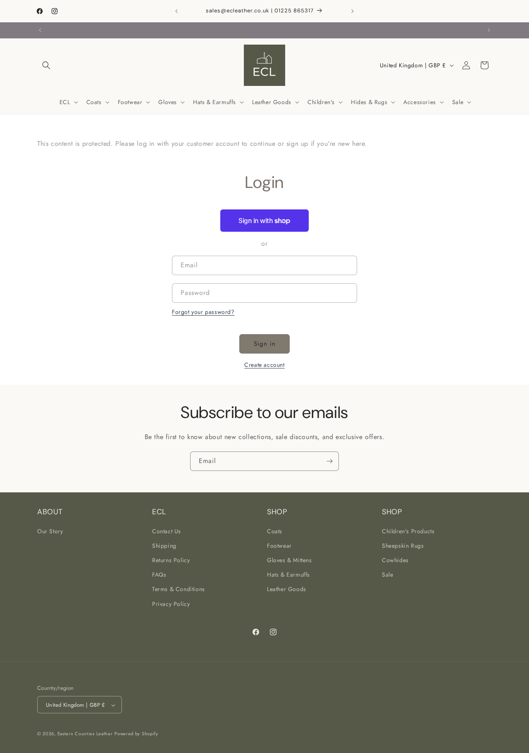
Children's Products (408, 531)
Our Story (50, 531)
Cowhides (395, 560)
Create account (264, 365)
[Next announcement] (352, 11)
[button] (46, 65)
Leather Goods (286, 589)
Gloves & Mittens (289, 560)
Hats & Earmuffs (288, 574)
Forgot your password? (203, 312)
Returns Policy (171, 560)
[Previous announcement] (176, 11)
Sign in (265, 343)
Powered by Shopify (136, 734)
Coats (274, 531)
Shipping (164, 545)
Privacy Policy (171, 603)
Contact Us (166, 531)
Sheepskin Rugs (403, 545)
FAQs (159, 574)
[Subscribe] (329, 461)
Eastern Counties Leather (85, 734)
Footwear (279, 545)
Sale (387, 574)
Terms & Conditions (178, 589)
